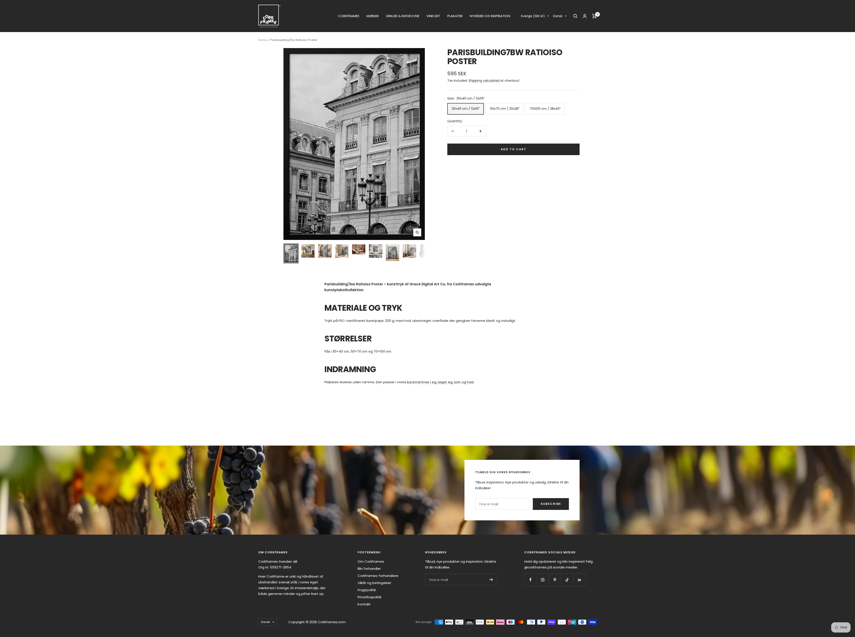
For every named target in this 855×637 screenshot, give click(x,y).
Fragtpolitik (367, 590)
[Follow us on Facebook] (530, 580)
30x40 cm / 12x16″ (466, 108)
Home (262, 40)
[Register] (491, 579)
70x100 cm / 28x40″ (545, 108)
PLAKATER (455, 16)
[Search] (575, 16)
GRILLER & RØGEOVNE (402, 16)
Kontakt (364, 604)
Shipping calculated (484, 80)
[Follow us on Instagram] (543, 580)
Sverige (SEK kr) (533, 16)
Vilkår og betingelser (374, 582)
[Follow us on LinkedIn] (579, 580)
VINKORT (433, 16)
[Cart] (594, 16)
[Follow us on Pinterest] (555, 580)
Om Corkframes (371, 561)
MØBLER (372, 16)
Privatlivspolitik (369, 597)
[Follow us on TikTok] (567, 580)
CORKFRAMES (348, 16)
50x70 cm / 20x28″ (504, 108)
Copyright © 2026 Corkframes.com (317, 622)
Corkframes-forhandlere (378, 575)
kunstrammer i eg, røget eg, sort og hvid (440, 382)
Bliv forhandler (369, 568)
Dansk (557, 16)
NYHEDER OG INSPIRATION (490, 16)
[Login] (585, 16)
